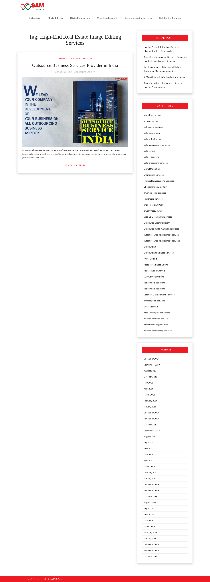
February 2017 (150, 472)
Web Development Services (157, 312)
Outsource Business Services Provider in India (75, 65)
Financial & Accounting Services (159, 180)
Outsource (35, 18)
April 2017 (148, 460)
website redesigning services (158, 330)
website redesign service (156, 318)
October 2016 (150, 496)
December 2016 (151, 484)
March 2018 (149, 394)
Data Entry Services (153, 139)
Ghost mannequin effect (155, 186)
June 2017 (149, 448)
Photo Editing (55, 18)
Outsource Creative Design (157, 222)
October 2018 (150, 376)
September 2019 (152, 364)
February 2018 (150, 400)
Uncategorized (151, 306)
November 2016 (151, 490)
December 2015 (151, 544)
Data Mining (149, 150)
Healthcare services (153, 198)
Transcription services (154, 300)
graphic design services (155, 192)
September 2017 (152, 430)
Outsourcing (150, 246)
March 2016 (149, 526)
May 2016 (148, 520)
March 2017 (149, 466)
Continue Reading (75, 165)
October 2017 (150, 424)
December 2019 (151, 358)
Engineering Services (154, 174)
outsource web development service (161, 234)
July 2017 (148, 442)
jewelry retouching (153, 210)
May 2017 (148, 454)
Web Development (107, 18)
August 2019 (150, 370)
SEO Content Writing (154, 276)
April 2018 (148, 388)
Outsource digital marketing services (161, 228)
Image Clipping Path (153, 204)
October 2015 (150, 556)
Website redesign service (156, 324)
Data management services (157, 145)
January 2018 (150, 406)
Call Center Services (170, 18)
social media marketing (154, 282)
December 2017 (151, 412)
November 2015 (151, 550)
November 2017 (151, 418)
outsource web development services (162, 240)
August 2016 (150, 502)
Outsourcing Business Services (75, 58)
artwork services (152, 121)
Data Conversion (152, 133)
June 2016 (149, 514)
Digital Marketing (80, 18)
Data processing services (138, 18)
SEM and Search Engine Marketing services (164, 77)
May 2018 (148, 382)
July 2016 (148, 508)
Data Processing (151, 156)
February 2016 (150, 532)
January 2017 (150, 478)
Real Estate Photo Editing (156, 264)
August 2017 (150, 436)
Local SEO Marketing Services (158, 216)
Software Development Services (159, 294)
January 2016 (150, 538)
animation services (152, 115)
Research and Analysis (154, 270)
